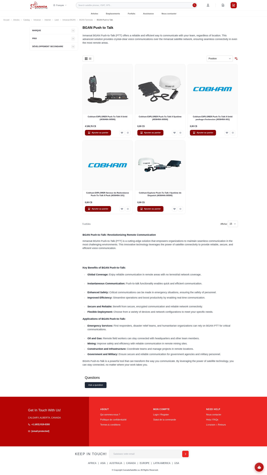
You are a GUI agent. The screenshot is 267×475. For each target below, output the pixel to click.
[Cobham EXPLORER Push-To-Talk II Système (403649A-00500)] (160, 89)
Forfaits (131, 13)
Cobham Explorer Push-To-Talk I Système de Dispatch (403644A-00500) (160, 194)
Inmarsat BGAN (69, 20)
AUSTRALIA (115, 463)
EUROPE (144, 463)
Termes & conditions (110, 425)
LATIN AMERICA (161, 463)
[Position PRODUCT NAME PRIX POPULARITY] (220, 59)
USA (176, 463)
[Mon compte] (208, 5)
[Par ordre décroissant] (236, 58)
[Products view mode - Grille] (86, 58)
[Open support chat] (259, 467)
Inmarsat (37, 20)
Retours (222, 425)
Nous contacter (169, 13)
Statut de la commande (164, 419)
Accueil (6, 20)
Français (60, 5)
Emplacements (113, 13)
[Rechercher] (195, 5)
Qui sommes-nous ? (110, 414)
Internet (48, 20)
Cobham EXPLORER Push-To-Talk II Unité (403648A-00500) (107, 117)
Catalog (26, 20)
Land (57, 20)
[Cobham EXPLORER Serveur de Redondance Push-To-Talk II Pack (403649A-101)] (108, 165)
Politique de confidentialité (113, 419)
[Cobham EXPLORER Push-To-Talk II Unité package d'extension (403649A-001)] (213, 89)
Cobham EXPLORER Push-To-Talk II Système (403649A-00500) (160, 117)
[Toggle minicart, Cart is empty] (234, 5)
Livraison (210, 425)
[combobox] (136, 5)
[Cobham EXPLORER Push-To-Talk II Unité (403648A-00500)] (108, 89)
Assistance (148, 13)
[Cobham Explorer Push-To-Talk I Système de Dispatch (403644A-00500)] (160, 165)
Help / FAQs (212, 419)
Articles (94, 13)
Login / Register (161, 414)
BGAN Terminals (86, 20)
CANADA (131, 463)
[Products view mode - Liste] (90, 58)
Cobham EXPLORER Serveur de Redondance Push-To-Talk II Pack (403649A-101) (107, 194)
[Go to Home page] (38, 5)
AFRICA (92, 463)
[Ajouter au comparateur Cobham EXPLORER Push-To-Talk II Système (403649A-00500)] (180, 132)
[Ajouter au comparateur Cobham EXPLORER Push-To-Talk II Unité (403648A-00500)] (127, 132)
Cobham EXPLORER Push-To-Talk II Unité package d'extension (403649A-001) (213, 117)
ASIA (103, 463)
